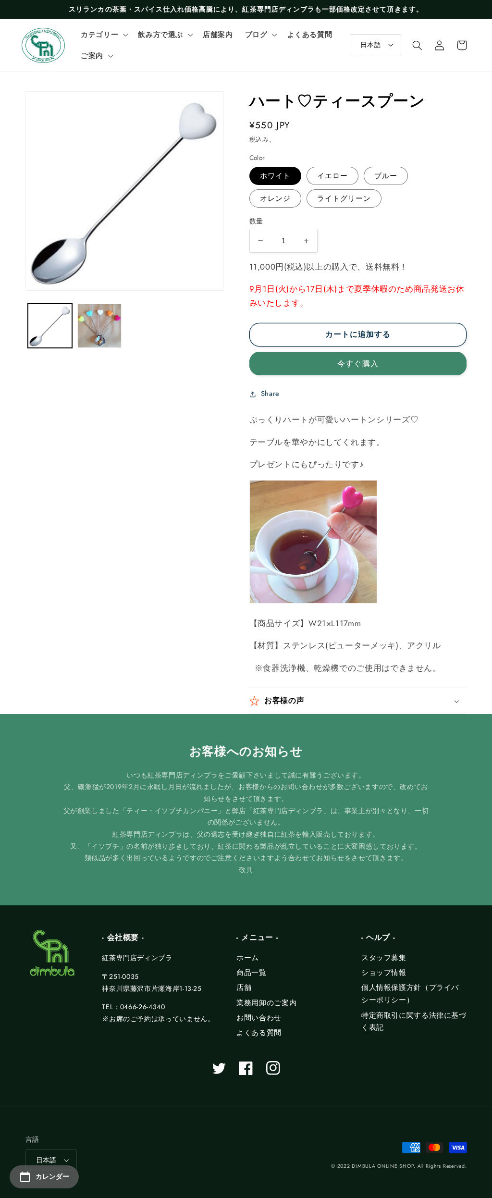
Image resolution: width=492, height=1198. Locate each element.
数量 (256, 221)
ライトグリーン (344, 198)
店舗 (243, 987)
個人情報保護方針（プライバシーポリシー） (410, 993)
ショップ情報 (383, 972)
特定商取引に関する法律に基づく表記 (414, 1021)
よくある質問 (259, 1032)
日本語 (370, 44)
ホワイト (275, 176)
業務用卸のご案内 (266, 1003)
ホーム (247, 957)
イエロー (332, 176)
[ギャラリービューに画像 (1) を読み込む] (50, 326)
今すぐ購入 (357, 363)
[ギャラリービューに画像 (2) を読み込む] (99, 326)
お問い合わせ (259, 1018)
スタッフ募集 (383, 957)
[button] (103, 34)
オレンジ (275, 198)
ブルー (385, 176)
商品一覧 (251, 972)
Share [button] (270, 393)
